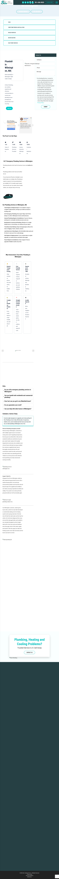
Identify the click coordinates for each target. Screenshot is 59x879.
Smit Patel (26, 118)
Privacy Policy (40, 102)
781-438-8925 (39, 2)
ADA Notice (29, 876)
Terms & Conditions (29, 875)
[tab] (18, 390)
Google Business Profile (29, 862)
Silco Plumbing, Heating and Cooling (12, 121)
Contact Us (29, 652)
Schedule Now (49, 2)
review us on (10, 128)
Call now (9, 108)
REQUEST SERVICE (23, 11)
